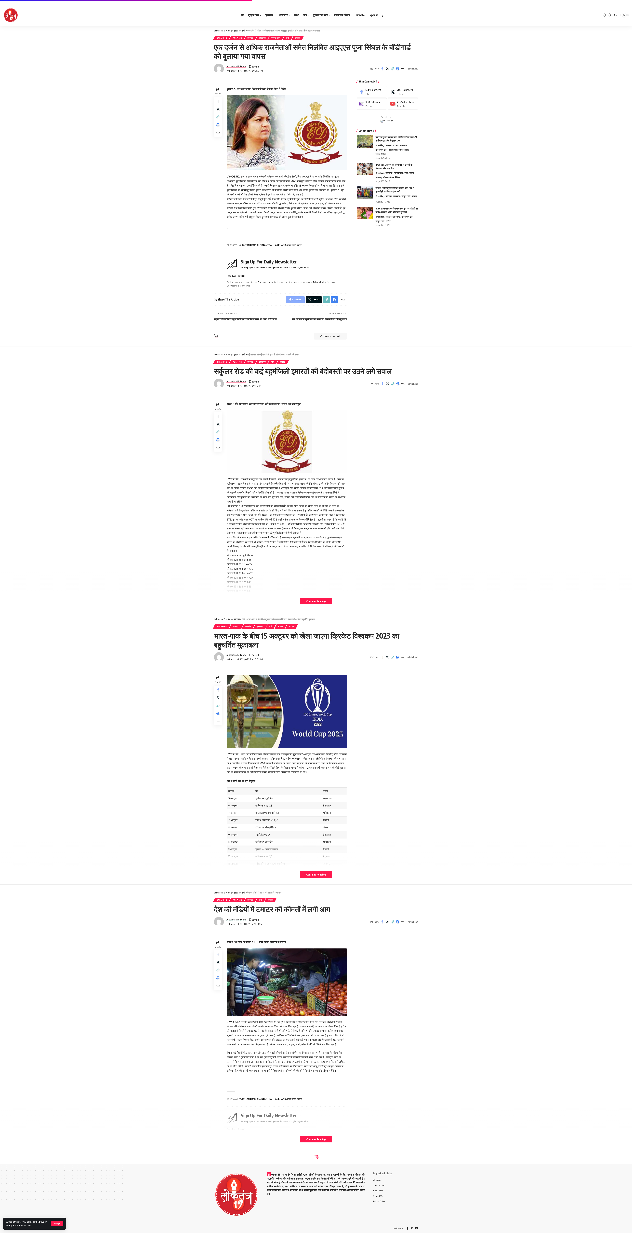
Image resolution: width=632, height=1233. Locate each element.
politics (237, 38)
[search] (609, 15)
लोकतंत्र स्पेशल (382, 177)
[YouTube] (416, 1228)
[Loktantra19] (10, 15)
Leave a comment (332, 336)
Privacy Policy (319, 282)
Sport (236, 626)
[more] (382, 15)
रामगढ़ (414, 196)
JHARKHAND (279, 245)
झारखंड (250, 38)
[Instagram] (372, 104)
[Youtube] (403, 104)
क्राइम (388, 145)
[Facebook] (372, 91)
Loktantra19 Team (236, 66)
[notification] (604, 15)
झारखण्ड (262, 38)
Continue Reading (316, 601)
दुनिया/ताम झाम (381, 149)
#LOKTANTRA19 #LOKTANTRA (255, 245)
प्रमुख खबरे (275, 38)
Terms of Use (24, 1225)
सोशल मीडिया (381, 154)
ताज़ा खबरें (291, 245)
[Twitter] (403, 91)
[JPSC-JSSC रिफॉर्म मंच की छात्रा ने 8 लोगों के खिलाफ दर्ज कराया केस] (365, 169)
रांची (287, 38)
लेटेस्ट (297, 38)
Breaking (222, 38)
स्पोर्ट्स (291, 626)
